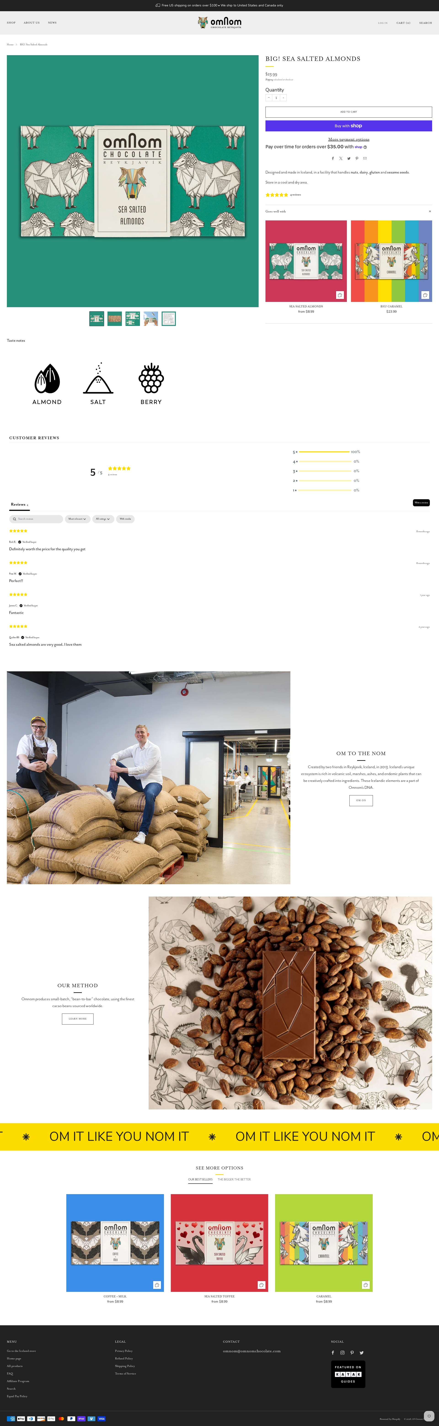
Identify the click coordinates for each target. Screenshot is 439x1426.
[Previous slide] (16, 181)
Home (10, 44)
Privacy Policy (123, 1351)
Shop (11, 22)
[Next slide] (249, 181)
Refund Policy (124, 1358)
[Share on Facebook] (332, 158)
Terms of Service (125, 1373)
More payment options (348, 139)
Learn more (78, 1019)
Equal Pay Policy (17, 1396)
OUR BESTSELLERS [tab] (200, 1179)
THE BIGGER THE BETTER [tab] (234, 1179)
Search (425, 23)
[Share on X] (340, 158)
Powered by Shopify (390, 1419)
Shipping (269, 79)
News (52, 22)
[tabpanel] (219, 581)
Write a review (421, 502)
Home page (14, 1358)
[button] (326, 451)
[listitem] (219, 5)
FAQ (10, 1373)
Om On (361, 800)
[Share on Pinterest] (356, 158)
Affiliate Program (18, 1381)
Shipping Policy (125, 1366)
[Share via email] (364, 158)
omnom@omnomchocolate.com (252, 1351)
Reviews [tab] (19, 504)
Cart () (403, 23)
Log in (383, 23)
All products (15, 1366)
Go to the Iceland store (21, 1351)
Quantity (274, 90)
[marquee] (219, 1137)
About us (32, 22)
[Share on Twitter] (348, 158)
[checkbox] (125, 519)
